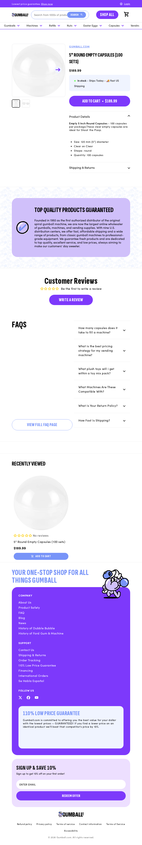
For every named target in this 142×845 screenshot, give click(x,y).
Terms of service (65, 824)
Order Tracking (29, 660)
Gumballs (9, 25)
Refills (52, 25)
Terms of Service (115, 824)
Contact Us (26, 650)
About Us (24, 602)
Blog (21, 618)
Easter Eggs (90, 25)
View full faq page (42, 424)
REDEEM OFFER (71, 796)
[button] (127, 15)
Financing (25, 670)
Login (127, 3)
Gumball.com (79, 46)
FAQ (21, 612)
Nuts (69, 25)
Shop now (47, 4)
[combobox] (50, 15)
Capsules (114, 25)
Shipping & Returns (32, 655)
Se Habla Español (31, 681)
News (22, 623)
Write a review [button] (71, 299)
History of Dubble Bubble (36, 628)
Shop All (107, 14)
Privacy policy (44, 824)
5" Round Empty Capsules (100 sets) (39, 541)
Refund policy (24, 824)
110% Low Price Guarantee (37, 665)
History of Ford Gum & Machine (40, 633)
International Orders (33, 675)
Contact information (90, 824)
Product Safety (29, 607)
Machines (32, 25)
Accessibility (71, 831)
